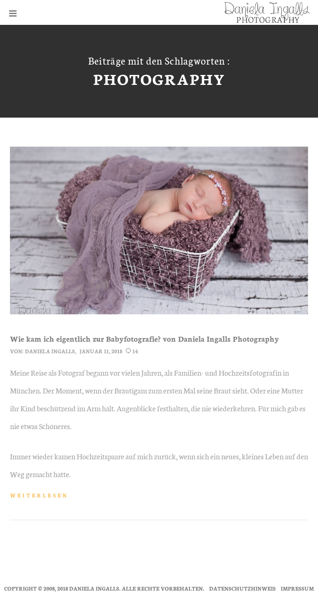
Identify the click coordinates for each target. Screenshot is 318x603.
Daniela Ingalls (50, 351)
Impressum (297, 588)
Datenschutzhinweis (242, 588)
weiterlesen (39, 495)
